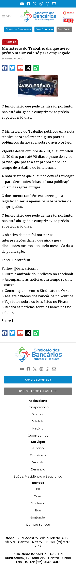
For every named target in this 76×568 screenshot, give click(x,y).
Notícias (10, 42)
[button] (4, 68)
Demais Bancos (38, 524)
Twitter (8, 285)
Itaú (38, 510)
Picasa (63, 302)
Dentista (38, 462)
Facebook (65, 274)
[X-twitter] (34, 3)
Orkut (66, 291)
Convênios (38, 455)
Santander (38, 517)
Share (6, 321)
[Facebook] (28, 3)
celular (7, 313)
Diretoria (38, 414)
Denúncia (38, 469)
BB (38, 489)
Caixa (38, 496)
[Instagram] (41, 3)
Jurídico (38, 448)
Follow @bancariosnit (20, 268)
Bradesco (38, 503)
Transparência (38, 407)
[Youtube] (22, 3)
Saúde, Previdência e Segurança (38, 476)
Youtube (66, 296)
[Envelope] (54, 3)
